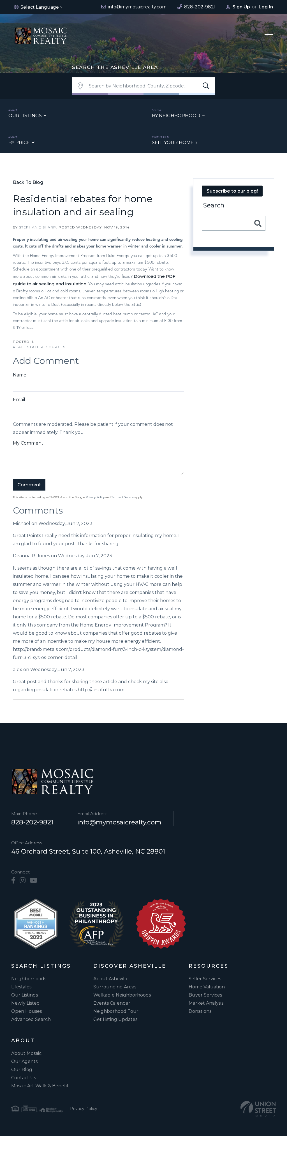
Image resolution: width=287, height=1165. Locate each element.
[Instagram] (23, 880)
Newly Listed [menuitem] (25, 1003)
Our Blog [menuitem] (21, 1069)
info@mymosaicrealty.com (119, 822)
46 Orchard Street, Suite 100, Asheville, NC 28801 (88, 851)
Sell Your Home (173, 142)
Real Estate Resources (39, 347)
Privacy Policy (95, 497)
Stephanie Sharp (37, 227)
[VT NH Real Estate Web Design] (258, 1109)
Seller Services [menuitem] (205, 978)
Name (19, 375)
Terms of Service (123, 497)
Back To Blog (28, 182)
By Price (19, 142)
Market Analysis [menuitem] (206, 1003)
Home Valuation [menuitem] (207, 987)
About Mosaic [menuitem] (26, 1053)
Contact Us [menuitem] (23, 1077)
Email (19, 399)
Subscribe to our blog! (232, 191)
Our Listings (25, 115)
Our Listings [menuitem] (24, 995)
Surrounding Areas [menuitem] (114, 987)
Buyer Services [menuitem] (205, 995)
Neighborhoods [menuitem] (28, 978)
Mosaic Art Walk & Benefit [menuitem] (40, 1085)
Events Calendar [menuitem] (111, 1003)
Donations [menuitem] (200, 1011)
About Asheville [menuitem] (111, 978)
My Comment (28, 443)
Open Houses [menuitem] (26, 1011)
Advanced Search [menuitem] (31, 1019)
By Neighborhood (176, 115)
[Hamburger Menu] (269, 35)
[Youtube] (33, 880)
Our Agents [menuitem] (24, 1061)
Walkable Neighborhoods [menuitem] (122, 995)
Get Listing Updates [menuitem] (115, 1019)
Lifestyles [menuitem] (21, 987)
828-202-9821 (32, 822)
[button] (206, 86)
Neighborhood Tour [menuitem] (115, 1011)
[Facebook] (13, 880)
